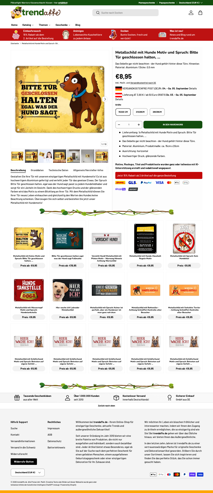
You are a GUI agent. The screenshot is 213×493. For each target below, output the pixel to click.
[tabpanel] (60, 190)
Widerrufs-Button (24, 461)
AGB (50, 434)
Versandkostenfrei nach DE (143, 82)
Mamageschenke (147, 2)
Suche (14, 428)
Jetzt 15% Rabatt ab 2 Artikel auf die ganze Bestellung (146, 175)
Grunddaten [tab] (37, 170)
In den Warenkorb (173, 124)
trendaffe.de (22, 482)
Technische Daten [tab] (58, 170)
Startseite (15, 43)
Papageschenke (167, 2)
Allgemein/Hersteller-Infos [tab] (88, 170)
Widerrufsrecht (19, 453)
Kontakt (15, 434)
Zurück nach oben (106, 405)
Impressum (54, 428)
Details (193, 88)
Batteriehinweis (56, 447)
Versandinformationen (23, 441)
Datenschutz (54, 441)
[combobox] (125, 12)
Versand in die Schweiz (23, 447)
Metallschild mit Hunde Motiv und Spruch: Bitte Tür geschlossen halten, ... (40, 43)
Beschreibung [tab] (18, 170)
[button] (200, 12)
